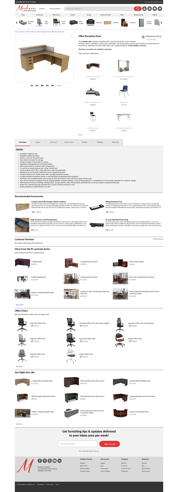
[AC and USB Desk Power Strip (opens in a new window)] (96, 227)
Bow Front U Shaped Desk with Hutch (141, 277)
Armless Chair (124, 102)
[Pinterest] (45, 461)
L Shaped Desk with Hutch (88, 262)
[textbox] (77, 444)
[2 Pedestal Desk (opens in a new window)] (22, 267)
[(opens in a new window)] (151, 37)
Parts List (53, 142)
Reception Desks (138, 15)
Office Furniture (30, 32)
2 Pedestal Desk (36, 262)
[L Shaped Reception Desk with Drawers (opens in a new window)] (120, 402)
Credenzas (116, 22)
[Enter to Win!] (149, 10)
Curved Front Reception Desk (139, 412)
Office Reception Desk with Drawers (92, 381)
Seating (72, 15)
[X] (49, 461)
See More (19, 366)
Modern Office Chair (135, 339)
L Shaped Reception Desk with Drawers (142, 396)
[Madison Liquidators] (26, 11)
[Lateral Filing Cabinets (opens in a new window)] (120, 268)
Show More (19, 305)
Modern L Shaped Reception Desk (42, 293)
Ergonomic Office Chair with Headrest (141, 323)
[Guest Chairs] (56, 26)
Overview (22, 142)
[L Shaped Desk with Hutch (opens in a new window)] (71, 268)
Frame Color (69, 142)
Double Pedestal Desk (38, 277)
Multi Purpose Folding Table (124, 128)
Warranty (115, 142)
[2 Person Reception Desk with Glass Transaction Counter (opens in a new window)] (71, 418)
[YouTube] (54, 461)
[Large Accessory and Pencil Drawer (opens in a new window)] (22, 232)
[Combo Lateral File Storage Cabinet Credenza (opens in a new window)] (22, 211)
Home (16, 32)
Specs (38, 142)
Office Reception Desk (57, 32)
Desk (38, 32)
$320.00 (134, 341)
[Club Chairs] (90, 26)
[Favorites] (154, 10)
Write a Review (158, 239)
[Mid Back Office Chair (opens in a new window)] (22, 362)
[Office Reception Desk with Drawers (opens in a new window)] (71, 387)
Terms (57, 484)
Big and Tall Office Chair (87, 339)
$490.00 (36, 357)
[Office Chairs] (39, 26)
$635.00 (85, 341)
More (80, 135)
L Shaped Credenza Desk (93, 77)
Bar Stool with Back (93, 128)
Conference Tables (105, 15)
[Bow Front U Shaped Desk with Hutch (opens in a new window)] (120, 284)
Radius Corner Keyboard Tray (93, 102)
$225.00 (36, 326)
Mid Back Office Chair (37, 354)
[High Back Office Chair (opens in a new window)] (22, 347)
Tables (122, 15)
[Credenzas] (107, 26)
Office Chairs (56, 15)
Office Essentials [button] (56, 9)
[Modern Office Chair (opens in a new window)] (120, 347)
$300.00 (85, 326)
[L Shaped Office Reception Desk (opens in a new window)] (22, 386)
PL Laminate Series (151, 39)
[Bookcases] (124, 26)
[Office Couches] (73, 26)
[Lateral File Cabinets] (158, 26)
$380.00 (134, 326)
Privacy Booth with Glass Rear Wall (124, 77)
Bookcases (133, 22)
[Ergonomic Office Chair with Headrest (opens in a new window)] (120, 331)
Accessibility (40, 484)
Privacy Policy (50, 484)
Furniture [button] (42, 9)
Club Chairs (99, 22)
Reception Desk (45, 32)
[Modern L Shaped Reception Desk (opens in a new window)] (22, 298)
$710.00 (36, 341)
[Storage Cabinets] (141, 26)
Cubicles (155, 15)
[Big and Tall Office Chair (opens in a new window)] (71, 347)
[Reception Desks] (22, 26)
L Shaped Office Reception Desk (41, 381)
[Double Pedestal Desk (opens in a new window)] (22, 283)
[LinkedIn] (59, 461)
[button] (138, 8)
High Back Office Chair (37, 339)
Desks (23, 15)
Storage (89, 15)
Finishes (84, 142)
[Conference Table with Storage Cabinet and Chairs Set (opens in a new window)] (71, 298)
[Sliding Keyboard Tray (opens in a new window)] (96, 210)
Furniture (22, 32)
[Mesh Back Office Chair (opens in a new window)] (22, 331)
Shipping (100, 142)
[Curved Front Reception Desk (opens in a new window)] (120, 417)
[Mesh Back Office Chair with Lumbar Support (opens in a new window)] (71, 331)
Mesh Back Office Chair (38, 323)
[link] (160, 8)
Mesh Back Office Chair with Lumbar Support (94, 323)
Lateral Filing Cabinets (136, 262)
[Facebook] (40, 461)
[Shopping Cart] (160, 8)
